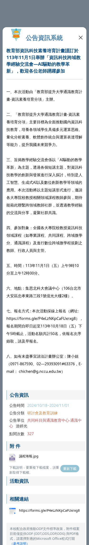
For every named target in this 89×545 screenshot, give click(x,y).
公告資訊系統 (44, 38)
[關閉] (81, 37)
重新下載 (69, 468)
